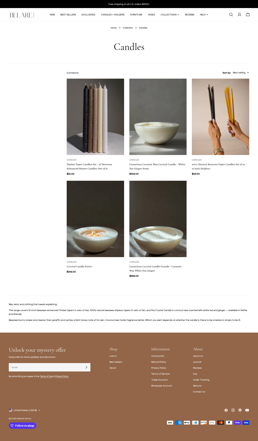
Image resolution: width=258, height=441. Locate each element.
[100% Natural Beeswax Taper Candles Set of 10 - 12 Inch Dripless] (220, 117)
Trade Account (159, 379)
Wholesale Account (161, 385)
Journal (197, 361)
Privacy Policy (158, 367)
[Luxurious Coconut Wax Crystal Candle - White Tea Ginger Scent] (158, 117)
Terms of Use (46, 376)
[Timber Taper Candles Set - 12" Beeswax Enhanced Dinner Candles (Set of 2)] (95, 117)
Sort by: (227, 72)
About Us (198, 355)
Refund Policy (158, 361)
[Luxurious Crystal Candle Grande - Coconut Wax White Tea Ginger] (158, 219)
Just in (113, 355)
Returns (197, 385)
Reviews (197, 367)
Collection (128, 27)
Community (157, 355)
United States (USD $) (25, 410)
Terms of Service (160, 373)
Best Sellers (116, 361)
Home (114, 27)
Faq (195, 373)
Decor (113, 367)
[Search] (230, 14)
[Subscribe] (86, 367)
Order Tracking (201, 379)
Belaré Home (24, 418)
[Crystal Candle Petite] (95, 219)
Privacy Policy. (62, 376)
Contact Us (199, 391)
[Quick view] (119, 86)
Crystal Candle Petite (79, 266)
